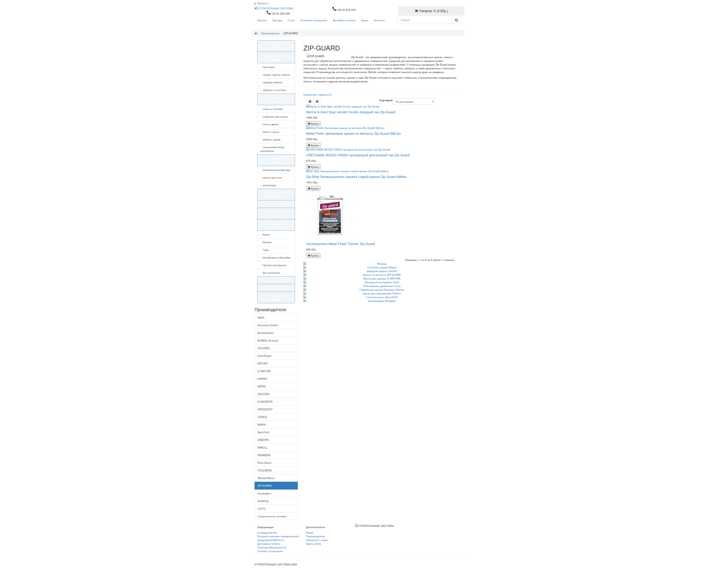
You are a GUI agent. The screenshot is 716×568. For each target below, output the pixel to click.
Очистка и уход (277, 280)
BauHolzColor (265, 333)
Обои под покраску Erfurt (279, 213)
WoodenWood (265, 478)
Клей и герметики (278, 204)
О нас (291, 20)
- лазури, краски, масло (275, 74)
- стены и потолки (271, 109)
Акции (364, 20)
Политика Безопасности (272, 547)
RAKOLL (262, 447)
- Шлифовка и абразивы (275, 257)
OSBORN (263, 440)
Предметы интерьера (274, 297)
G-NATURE (264, 371)
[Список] (310, 101)
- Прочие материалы (273, 265)
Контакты (379, 20)
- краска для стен (271, 177)
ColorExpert (264, 356)
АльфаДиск (264, 493)
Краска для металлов (274, 194)
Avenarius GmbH (267, 325)
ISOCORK (263, 394)
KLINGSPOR (265, 401)
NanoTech (263, 432)
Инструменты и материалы (277, 225)
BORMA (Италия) (268, 340)
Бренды (277, 20)
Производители (315, 536)
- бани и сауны (269, 132)
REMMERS (264, 455)
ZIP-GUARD (264, 485)
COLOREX (263, 348)
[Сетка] (317, 101)
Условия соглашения (270, 551)
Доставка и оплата (344, 20)
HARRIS (262, 379)
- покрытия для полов (274, 116)
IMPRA (261, 386)
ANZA (260, 317)
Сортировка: (383, 100)
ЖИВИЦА (263, 501)
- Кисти (265, 234)
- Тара (264, 250)
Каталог (262, 20)
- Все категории (270, 272)
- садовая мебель (271, 82)
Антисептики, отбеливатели (276, 46)
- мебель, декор (270, 139)
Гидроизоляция (277, 288)
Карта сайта (313, 543)
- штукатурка (268, 185)
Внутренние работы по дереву (280, 99)
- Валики (265, 242)
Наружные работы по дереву (279, 57)
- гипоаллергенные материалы (272, 149)
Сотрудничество (267, 532)
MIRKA (261, 424)
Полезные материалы (313, 20)
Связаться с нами (317, 540)
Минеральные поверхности (276, 160)
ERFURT (262, 363)
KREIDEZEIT (265, 409)
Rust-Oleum (264, 463)
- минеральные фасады (275, 170)
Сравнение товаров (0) (317, 94)
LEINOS (262, 417)
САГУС (261, 508)
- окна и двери (269, 124)
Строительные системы (271, 516)
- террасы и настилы (273, 90)
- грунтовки (267, 67)
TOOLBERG (264, 470)
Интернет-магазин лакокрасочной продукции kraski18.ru (278, 538)
